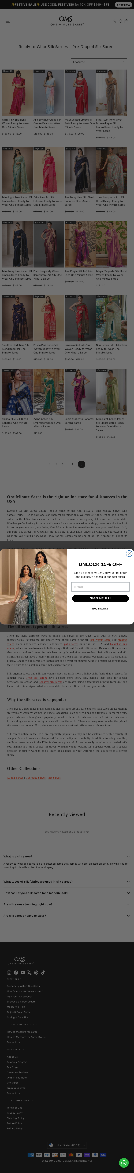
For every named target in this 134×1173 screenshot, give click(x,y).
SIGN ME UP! (100, 598)
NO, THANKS (100, 609)
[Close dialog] (129, 553)
